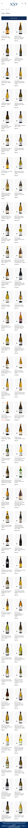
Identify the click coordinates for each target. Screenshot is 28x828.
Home (2, 9)
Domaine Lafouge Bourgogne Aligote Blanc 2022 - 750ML (20, 659)
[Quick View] (3, 32)
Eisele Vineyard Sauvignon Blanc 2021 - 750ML (19, 481)
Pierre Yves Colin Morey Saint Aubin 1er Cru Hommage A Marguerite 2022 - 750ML (20, 504)
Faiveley (2, 303)
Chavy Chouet (17, 611)
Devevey (2, 678)
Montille (16, 102)
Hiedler (16, 436)
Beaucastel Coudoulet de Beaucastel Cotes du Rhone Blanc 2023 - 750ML (6, 150)
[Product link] (7, 31)
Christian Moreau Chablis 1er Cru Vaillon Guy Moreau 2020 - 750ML (20, 459)
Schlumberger (17, 80)
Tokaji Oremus (17, 814)
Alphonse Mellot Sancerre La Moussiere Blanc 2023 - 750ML (19, 37)
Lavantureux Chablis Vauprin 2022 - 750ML (6, 438)
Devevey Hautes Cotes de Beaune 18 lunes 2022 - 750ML (6, 681)
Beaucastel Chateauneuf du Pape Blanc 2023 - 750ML (6, 592)
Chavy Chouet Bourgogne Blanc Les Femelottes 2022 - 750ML (19, 614)
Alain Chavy (3, 724)
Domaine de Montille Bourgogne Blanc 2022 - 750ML (20, 104)
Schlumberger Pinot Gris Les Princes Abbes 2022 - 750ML (20, 394)
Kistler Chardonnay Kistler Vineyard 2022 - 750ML (19, 372)
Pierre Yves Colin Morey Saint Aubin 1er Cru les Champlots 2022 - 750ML (20, 261)
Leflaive (2, 523)
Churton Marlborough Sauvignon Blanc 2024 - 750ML (20, 149)
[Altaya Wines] (14, 3)
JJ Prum (16, 523)
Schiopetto (3, 170)
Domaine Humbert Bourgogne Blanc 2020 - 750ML (20, 194)
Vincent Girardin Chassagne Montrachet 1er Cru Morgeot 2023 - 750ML (6, 817)
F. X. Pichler (17, 57)
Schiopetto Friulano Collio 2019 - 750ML (20, 571)
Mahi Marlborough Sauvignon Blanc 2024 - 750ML (6, 327)
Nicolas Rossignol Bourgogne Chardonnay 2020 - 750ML (6, 372)
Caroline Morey (17, 280)
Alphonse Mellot (18, 35)
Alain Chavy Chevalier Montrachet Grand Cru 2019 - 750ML (19, 217)
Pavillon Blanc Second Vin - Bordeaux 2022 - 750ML (6, 571)
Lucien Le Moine (17, 414)
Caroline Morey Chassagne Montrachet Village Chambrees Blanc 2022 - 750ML (20, 284)
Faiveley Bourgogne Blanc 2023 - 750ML (5, 306)
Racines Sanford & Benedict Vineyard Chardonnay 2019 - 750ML (5, 504)
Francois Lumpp (4, 656)
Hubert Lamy (3, 280)
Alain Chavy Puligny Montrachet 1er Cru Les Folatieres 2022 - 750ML (20, 727)
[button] (2, 3)
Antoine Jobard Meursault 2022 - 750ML (20, 126)
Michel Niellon (17, 236)
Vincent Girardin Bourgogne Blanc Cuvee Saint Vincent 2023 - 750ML (6, 127)
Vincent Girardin (4, 57)
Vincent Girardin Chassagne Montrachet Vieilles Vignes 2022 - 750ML (19, 349)
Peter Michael (4, 414)
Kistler (16, 369)
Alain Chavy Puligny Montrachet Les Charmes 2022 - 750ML (6, 727)
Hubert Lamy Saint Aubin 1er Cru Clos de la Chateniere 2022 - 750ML (6, 284)
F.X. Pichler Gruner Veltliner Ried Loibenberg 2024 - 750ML (20, 549)
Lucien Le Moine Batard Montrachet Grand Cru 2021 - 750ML (19, 417)
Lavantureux (3, 80)
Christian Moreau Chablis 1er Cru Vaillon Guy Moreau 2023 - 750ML (6, 749)
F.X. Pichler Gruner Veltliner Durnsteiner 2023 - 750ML (19, 59)
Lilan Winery (17, 324)
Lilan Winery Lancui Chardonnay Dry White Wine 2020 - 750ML (19, 327)
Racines (2, 500)
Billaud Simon (17, 746)
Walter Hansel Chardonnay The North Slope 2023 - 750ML (19, 794)
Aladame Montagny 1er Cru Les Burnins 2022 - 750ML (19, 637)
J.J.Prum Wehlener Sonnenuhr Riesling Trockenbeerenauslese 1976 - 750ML (19, 527)
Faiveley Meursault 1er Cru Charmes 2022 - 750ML (6, 459)
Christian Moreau (18, 457)
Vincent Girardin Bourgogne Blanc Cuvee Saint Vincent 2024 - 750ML (6, 60)
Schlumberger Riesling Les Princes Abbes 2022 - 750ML (20, 592)
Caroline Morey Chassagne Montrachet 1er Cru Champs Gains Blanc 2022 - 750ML (6, 794)
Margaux (3, 568)
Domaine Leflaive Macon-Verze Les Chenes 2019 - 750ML (6, 526)
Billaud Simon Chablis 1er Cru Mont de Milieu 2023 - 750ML (6, 772)
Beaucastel (3, 589)
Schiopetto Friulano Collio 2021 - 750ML (6, 172)
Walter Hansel (4, 236)
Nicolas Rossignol (4, 369)
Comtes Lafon (4, 35)
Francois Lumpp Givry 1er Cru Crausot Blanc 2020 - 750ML (6, 659)
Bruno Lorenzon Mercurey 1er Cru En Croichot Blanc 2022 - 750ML (19, 704)
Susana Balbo (3, 346)
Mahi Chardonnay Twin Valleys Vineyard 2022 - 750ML (19, 172)
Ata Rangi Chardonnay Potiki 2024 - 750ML (6, 104)
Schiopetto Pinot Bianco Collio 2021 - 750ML (6, 613)
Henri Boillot (3, 546)
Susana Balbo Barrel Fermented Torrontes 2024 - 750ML (5, 349)
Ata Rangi (3, 102)
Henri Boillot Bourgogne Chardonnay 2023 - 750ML (6, 549)
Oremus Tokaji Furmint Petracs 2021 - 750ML (19, 816)
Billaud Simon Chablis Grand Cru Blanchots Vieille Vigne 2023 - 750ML (19, 749)
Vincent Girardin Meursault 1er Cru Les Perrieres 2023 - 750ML (19, 772)
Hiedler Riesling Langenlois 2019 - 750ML (20, 438)
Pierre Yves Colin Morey (19, 258)
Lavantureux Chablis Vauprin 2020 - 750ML (6, 82)
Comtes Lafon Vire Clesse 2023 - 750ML (5, 37)
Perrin (2, 258)
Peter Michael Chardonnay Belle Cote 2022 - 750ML (6, 417)
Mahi (15, 170)
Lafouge (16, 656)
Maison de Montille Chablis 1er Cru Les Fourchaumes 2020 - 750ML (19, 681)
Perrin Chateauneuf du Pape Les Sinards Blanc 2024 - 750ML (6, 261)
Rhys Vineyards (4, 701)
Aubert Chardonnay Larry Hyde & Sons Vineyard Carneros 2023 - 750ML (6, 481)
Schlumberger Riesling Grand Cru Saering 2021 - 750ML (20, 82)
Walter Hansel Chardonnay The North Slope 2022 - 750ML (6, 239)
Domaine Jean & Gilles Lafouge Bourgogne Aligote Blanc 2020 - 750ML (6, 195)
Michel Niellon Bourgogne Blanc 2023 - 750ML (20, 239)
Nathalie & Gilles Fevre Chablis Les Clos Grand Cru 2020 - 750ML (6, 217)
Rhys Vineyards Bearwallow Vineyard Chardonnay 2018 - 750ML (5, 704)
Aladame (3, 634)
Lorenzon (16, 701)
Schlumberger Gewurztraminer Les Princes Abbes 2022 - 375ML (5, 394)
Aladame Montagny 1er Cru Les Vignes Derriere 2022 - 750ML (6, 637)
